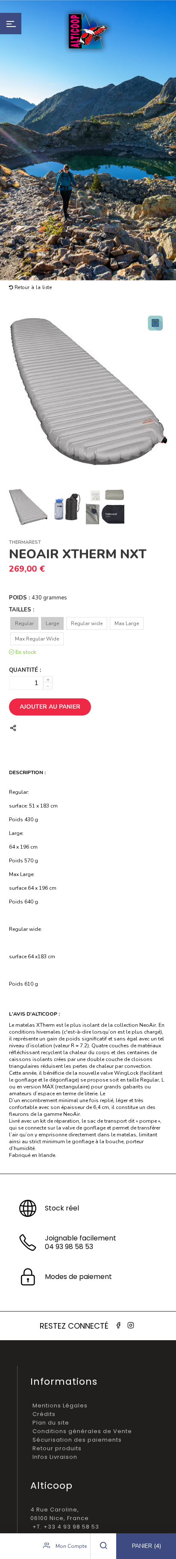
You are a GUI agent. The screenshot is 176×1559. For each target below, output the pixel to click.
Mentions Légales (60, 1405)
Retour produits (57, 1448)
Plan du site (50, 1423)
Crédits (44, 1414)
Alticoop (88, 31)
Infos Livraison (54, 1457)
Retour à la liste (32, 287)
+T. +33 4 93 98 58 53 (65, 1527)
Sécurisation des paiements (77, 1440)
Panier (146, 1546)
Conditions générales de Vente (82, 1431)
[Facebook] (118, 1325)
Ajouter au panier (50, 707)
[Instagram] (130, 1325)
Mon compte (70, 1546)
